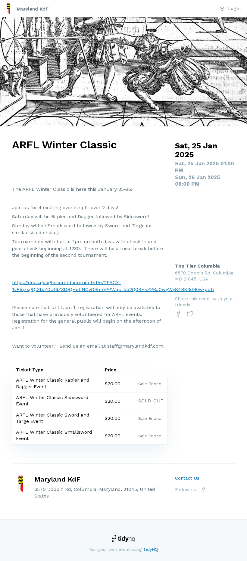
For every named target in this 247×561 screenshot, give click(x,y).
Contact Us (187, 478)
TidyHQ (150, 549)
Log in (234, 8)
